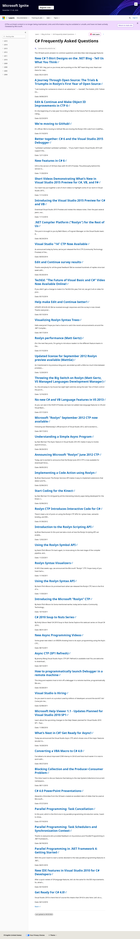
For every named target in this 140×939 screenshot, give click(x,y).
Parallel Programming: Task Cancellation (64, 809)
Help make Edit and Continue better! (61, 302)
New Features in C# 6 (50, 161)
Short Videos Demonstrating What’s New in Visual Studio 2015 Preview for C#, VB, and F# (66, 180)
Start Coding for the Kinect (54, 491)
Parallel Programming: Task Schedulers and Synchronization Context (66, 828)
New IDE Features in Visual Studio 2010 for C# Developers (67, 872)
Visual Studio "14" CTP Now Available (61, 244)
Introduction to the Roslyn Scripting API (63, 527)
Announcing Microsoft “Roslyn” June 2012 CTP (67, 455)
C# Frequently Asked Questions (63, 34)
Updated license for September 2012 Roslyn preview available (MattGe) (66, 358)
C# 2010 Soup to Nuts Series (54, 617)
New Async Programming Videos (58, 635)
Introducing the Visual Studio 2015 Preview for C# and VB (70, 202)
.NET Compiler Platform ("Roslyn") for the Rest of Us (69, 224)
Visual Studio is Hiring (50, 693)
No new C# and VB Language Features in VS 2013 (69, 400)
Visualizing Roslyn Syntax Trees (57, 320)
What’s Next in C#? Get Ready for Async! (63, 733)
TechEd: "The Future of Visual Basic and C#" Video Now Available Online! (70, 282)
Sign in (135, 18)
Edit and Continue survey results (58, 262)
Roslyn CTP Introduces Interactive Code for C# (67, 509)
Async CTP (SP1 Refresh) (51, 653)
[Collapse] (25, 32)
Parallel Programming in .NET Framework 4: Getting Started (66, 850)
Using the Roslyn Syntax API (55, 581)
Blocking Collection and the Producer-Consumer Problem (69, 771)
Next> (37, 906)
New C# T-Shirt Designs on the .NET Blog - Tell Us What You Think (69, 60)
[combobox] (14, 36)
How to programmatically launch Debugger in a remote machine (69, 673)
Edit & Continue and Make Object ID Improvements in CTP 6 (60, 103)
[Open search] (130, 18)
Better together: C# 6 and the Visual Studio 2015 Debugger (69, 140)
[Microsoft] (3, 18)
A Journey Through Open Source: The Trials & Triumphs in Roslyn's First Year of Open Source (68, 82)
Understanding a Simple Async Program (63, 436)
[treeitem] (14, 41)
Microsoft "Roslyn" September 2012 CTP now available (66, 419)
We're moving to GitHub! (52, 124)
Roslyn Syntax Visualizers (53, 563)
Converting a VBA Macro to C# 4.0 (58, 751)
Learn (37, 34)
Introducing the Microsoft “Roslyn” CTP (62, 599)
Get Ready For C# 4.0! (50, 892)
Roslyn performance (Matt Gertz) (58, 338)
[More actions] (103, 34)
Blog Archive (46, 34)
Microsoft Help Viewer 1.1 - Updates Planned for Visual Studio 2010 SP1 (69, 713)
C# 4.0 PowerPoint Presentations (58, 791)
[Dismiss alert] (136, 4)
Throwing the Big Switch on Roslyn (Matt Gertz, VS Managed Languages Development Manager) (69, 379)
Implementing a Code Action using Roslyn (64, 473)
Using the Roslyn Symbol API (55, 545)
